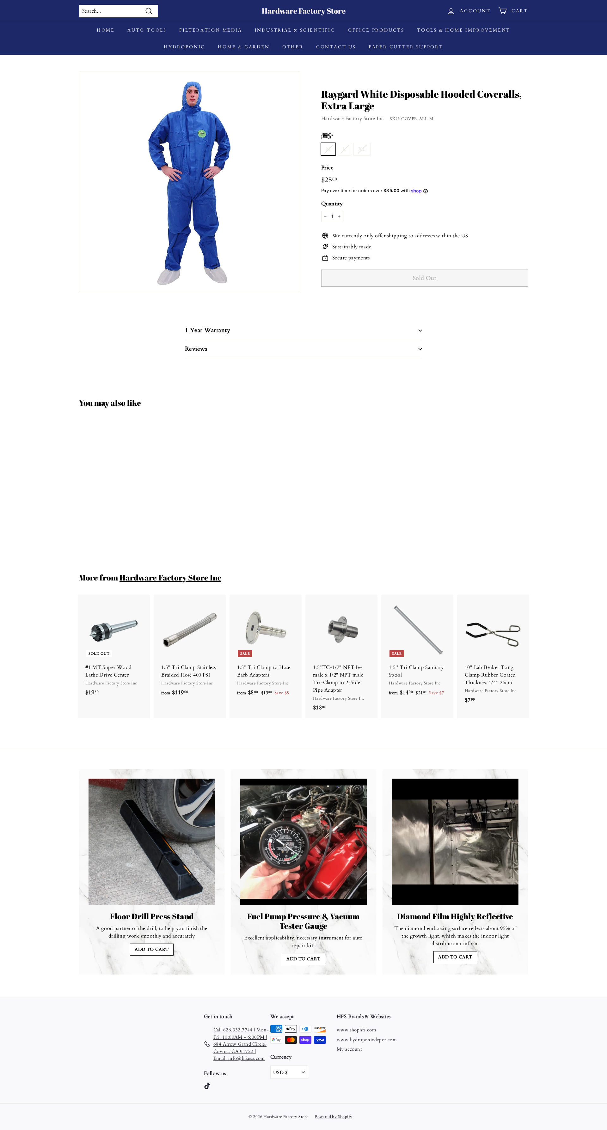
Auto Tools (147, 30)
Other (293, 47)
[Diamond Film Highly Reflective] (455, 842)
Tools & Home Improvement (463, 30)
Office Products (376, 30)
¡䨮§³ (327, 135)
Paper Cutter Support (406, 47)
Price (327, 167)
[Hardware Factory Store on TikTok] (207, 1085)
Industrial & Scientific (295, 30)
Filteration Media (210, 30)
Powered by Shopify (333, 1117)
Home (106, 30)
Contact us (336, 47)
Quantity (332, 203)
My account (349, 1049)
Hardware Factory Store (304, 11)
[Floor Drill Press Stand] (152, 842)
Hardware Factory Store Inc (352, 118)
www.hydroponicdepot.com (367, 1039)
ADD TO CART (152, 949)
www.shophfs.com (356, 1030)
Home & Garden (243, 47)
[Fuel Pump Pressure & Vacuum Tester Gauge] (303, 842)
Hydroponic (184, 47)
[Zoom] (189, 181)
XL (362, 149)
